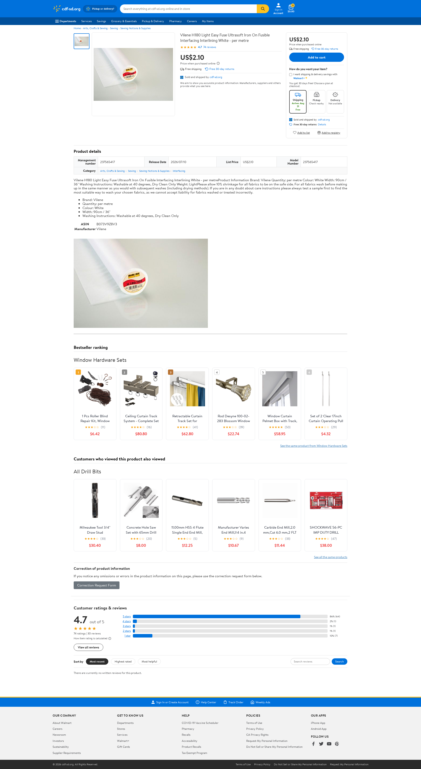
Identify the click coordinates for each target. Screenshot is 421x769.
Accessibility (189, 741)
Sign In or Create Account (172, 702)
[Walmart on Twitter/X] (321, 744)
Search (339, 661)
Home (77, 28)
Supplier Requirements (67, 753)
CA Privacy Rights (257, 735)
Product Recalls (191, 747)
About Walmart (62, 723)
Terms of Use (254, 723)
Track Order (235, 702)
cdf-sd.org (216, 77)
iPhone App (318, 723)
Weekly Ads (263, 702)
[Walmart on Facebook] (313, 744)
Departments (68, 21)
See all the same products (330, 557)
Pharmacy (175, 21)
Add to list (303, 132)
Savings (101, 21)
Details (322, 124)
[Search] (263, 8)
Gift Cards (123, 747)
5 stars (127, 616)
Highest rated (123, 661)
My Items (208, 21)
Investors (58, 741)
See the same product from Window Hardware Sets (313, 446)
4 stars (127, 621)
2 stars (127, 630)
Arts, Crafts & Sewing (95, 28)
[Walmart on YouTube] (329, 744)
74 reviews (209, 47)
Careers (192, 21)
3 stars (127, 626)
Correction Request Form (96, 585)
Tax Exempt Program (194, 753)
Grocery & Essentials (124, 21)
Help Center (208, 702)
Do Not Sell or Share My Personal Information (274, 747)
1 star (128, 635)
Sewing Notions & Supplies (135, 28)
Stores (121, 729)
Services (86, 21)
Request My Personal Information (266, 741)
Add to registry (331, 132)
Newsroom (59, 735)
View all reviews (88, 647)
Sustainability (61, 747)
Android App (318, 729)
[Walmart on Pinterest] (337, 744)
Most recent (97, 661)
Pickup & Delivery (153, 21)
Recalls (186, 735)
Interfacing (179, 171)
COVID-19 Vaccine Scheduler (200, 723)
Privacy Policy (255, 729)
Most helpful (149, 661)
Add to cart (316, 57)
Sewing (114, 28)
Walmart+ (123, 741)
